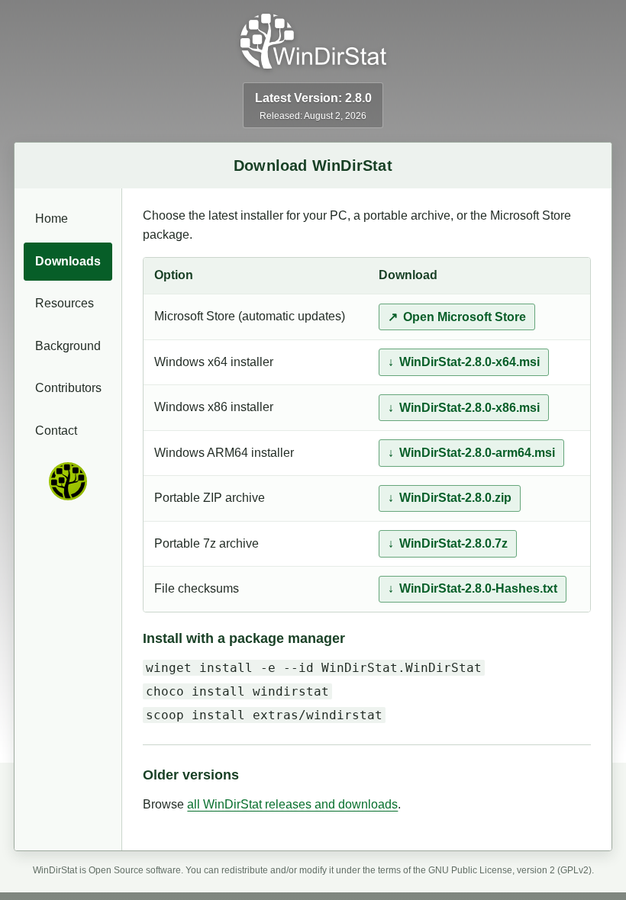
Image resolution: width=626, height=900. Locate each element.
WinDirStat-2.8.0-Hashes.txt (478, 588)
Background (68, 345)
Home (51, 218)
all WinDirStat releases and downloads (292, 804)
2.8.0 (358, 98)
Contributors (68, 387)
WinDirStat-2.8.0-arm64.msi (477, 452)
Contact (56, 430)
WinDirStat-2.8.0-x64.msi (469, 361)
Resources (64, 303)
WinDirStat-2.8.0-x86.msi (469, 407)
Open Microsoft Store (464, 316)
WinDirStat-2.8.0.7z (453, 543)
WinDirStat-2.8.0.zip (455, 497)
